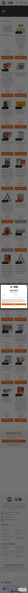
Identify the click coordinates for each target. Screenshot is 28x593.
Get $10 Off (14, 304)
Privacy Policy (11, 302)
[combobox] (15, 297)
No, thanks (14, 306)
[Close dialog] (26, 285)
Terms (14, 302)
